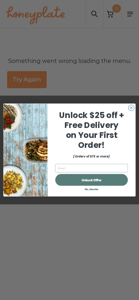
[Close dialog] (131, 108)
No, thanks (91, 189)
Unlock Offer (92, 179)
